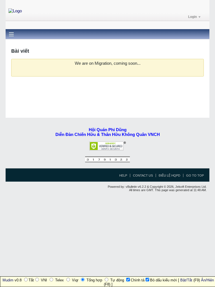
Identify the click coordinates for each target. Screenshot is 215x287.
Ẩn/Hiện (207, 280)
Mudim (8, 280)
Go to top (195, 175)
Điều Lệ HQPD (169, 175)
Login (192, 17)
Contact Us (143, 175)
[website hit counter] (107, 161)
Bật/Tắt (186, 280)
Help (123, 175)
